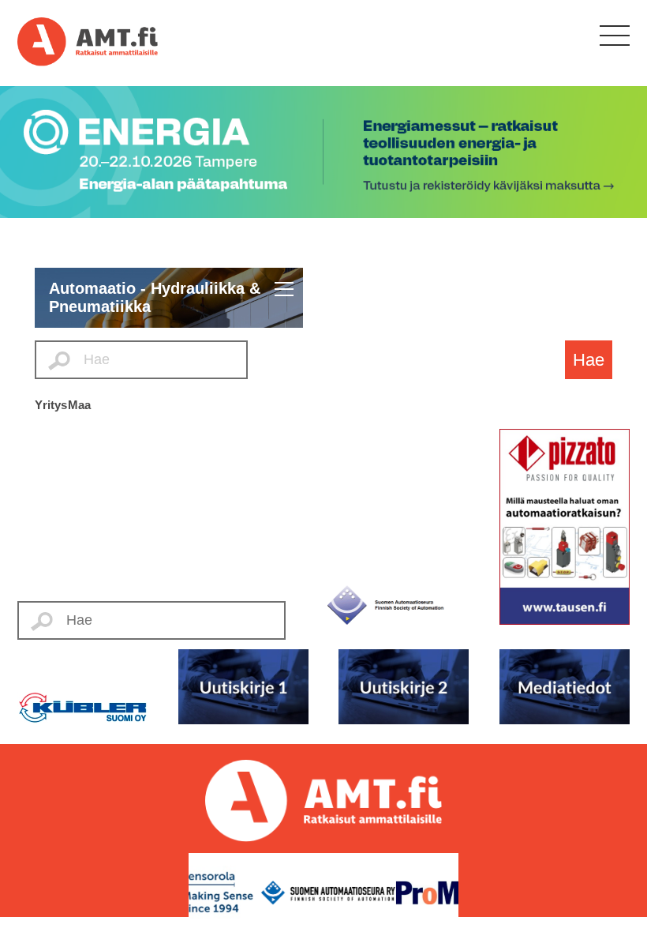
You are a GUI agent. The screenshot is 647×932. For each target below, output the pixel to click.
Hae (588, 360)
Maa (79, 405)
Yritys (51, 405)
